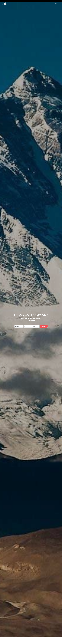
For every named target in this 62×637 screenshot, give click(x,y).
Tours (45, 3)
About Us (21, 3)
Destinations (27, 3)
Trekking (40, 3)
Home (17, 3)
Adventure (34, 3)
